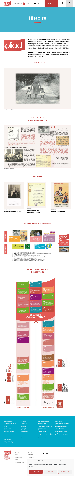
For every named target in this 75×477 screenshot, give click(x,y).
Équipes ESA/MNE (42, 428)
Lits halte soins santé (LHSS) (44, 433)
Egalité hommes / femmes (27, 429)
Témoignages (24, 428)
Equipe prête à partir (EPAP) (61, 434)
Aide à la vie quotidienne (43, 421)
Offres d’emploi (24, 431)
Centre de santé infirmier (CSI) (45, 426)
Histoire (5, 426)
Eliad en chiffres (7, 428)
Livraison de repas (42, 423)
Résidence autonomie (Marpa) (62, 423)
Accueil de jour (58, 421)
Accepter (36, 471)
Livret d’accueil (7, 439)
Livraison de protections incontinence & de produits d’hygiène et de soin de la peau (62, 431)
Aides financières (8, 441)
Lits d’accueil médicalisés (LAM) (45, 434)
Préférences (65, 471)
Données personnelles (9, 442)
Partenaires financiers (9, 431)
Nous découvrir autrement (10, 429)
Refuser (50, 471)
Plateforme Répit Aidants (60, 426)
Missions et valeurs (8, 421)
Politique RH (24, 423)
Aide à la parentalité (59, 428)
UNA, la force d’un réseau (9, 433)
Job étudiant (24, 426)
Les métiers (23, 421)
